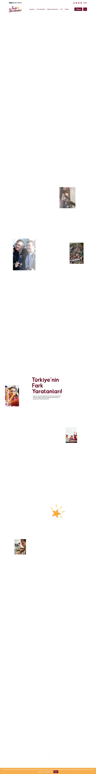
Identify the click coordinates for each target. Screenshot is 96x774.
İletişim (67, 9)
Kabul (55, 771)
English (85, 3)
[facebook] (76, 2)
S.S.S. (61, 9)
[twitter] (79, 2)
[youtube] (74, 2)
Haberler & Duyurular (52, 9)
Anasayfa (32, 9)
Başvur (79, 9)
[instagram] (81, 2)
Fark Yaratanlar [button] (41, 9)
